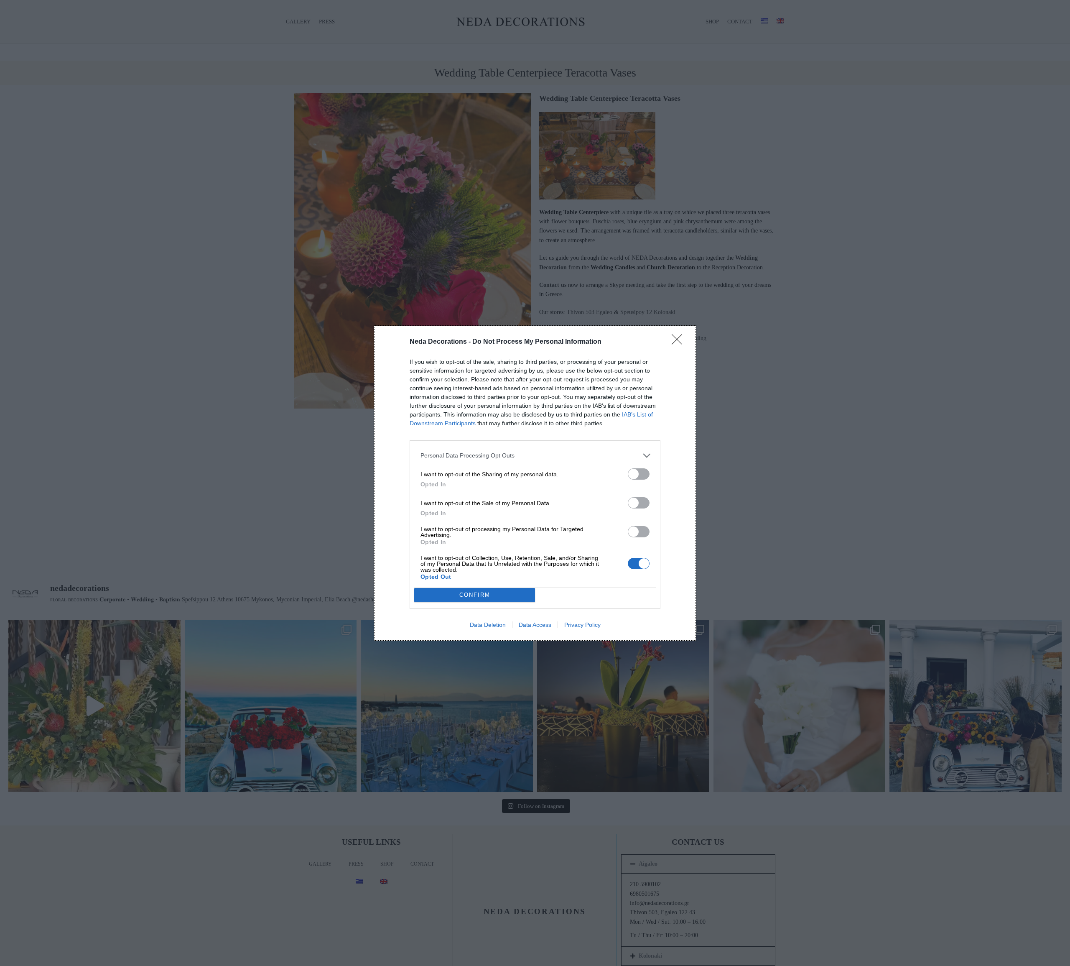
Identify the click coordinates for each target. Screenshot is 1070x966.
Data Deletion (488, 624)
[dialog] (535, 483)
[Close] (680, 342)
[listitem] (535, 455)
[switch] (639, 474)
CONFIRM (474, 595)
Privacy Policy (582, 624)
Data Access (535, 624)
